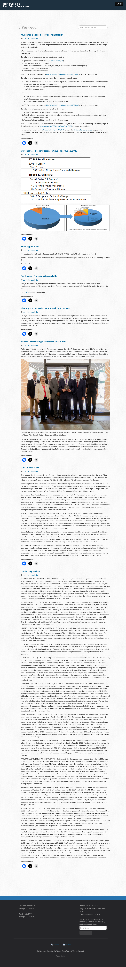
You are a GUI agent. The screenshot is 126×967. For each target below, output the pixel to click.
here (27, 292)
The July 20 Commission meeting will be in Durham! (45, 308)
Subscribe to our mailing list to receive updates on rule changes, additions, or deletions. (92, 921)
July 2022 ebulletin (30, 38)
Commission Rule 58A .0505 (54, 130)
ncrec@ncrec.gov (92, 914)
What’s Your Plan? (30, 467)
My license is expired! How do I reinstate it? (42, 34)
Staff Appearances (30, 246)
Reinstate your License (83, 130)
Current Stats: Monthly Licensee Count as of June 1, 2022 (49, 150)
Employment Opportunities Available (39, 276)
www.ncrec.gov (57, 61)
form (62, 74)
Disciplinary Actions (30, 571)
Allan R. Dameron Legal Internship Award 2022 (43, 341)
